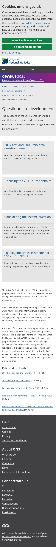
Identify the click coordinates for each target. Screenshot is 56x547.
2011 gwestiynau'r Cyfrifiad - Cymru (18, 388)
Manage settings (11, 52)
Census (15, 86)
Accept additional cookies (27, 40)
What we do (9, 454)
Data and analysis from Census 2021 (23, 80)
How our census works (12, 91)
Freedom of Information (16, 472)
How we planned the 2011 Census (17, 95)
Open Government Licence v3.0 (24, 534)
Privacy (6, 436)
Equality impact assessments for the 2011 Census (26, 254)
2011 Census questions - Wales (16, 380)
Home (4, 86)
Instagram (8, 490)
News (5, 467)
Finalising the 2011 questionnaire (27, 181)
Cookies (6, 431)
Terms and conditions (14, 440)
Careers (6, 459)
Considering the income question (27, 217)
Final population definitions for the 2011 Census (24, 395)
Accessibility (9, 427)
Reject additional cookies (27, 46)
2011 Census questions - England (17, 373)
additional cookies (36, 23)
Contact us (8, 463)
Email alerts (9, 512)
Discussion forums (13, 508)
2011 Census (28, 86)
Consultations (10, 503)
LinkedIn (7, 499)
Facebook (7, 495)
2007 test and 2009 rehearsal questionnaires (25, 146)
